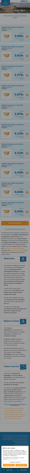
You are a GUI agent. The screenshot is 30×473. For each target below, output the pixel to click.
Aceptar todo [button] (21, 465)
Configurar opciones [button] (15, 462)
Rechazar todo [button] (9, 465)
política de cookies (12, 459)
